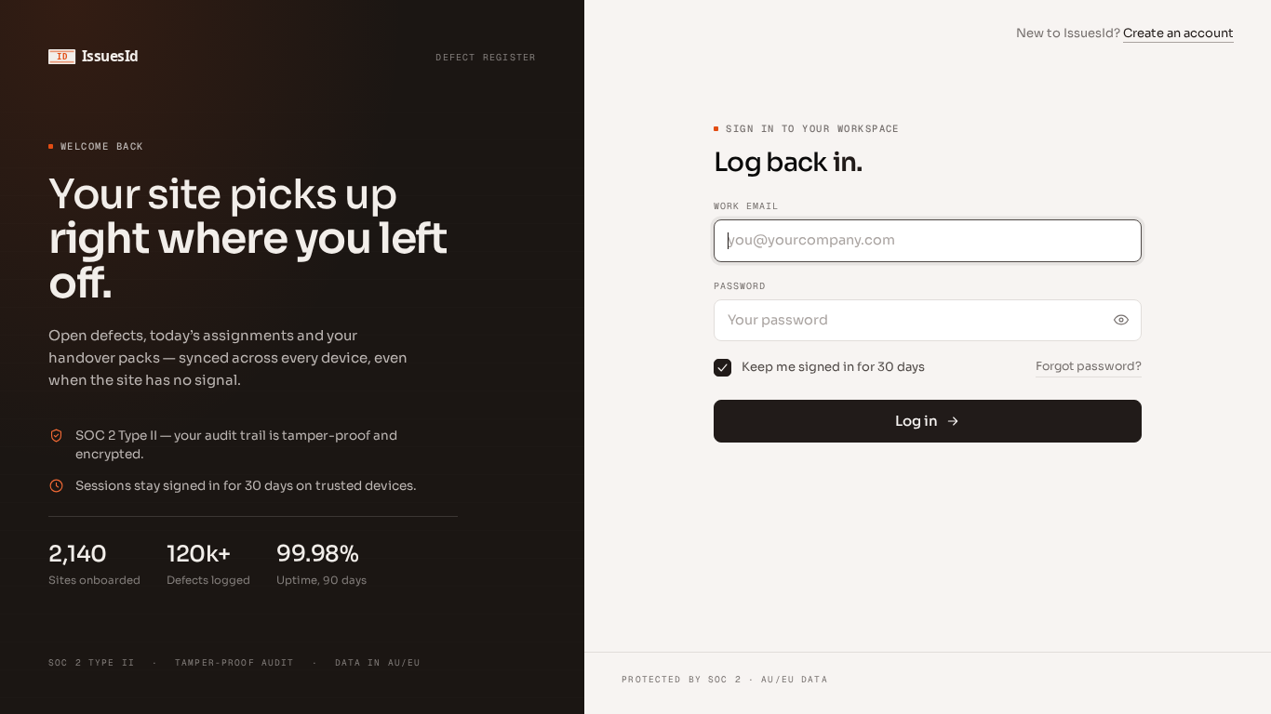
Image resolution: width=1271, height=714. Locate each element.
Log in (916, 421)
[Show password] (1121, 320)
